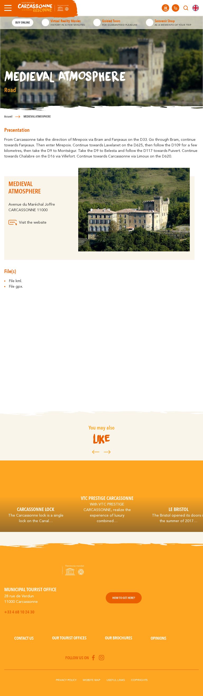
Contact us (24, 638)
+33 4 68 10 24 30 (19, 612)
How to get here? (123, 598)
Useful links (116, 680)
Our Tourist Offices (69, 638)
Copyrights (139, 680)
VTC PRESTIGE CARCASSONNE (107, 498)
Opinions (158, 638)
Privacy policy (66, 680)
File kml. (15, 281)
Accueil (8, 117)
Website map (91, 680)
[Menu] (7, 8)
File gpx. (16, 286)
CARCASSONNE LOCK (35, 509)
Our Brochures (118, 638)
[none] (195, 8)
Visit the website (33, 222)
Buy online (22, 22)
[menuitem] (195, 8)
